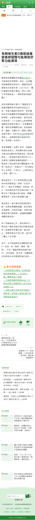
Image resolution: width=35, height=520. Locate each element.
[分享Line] (13, 10)
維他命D (19, 306)
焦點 (3, 6)
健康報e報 (19, 500)
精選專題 (26, 508)
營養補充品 (7, 311)
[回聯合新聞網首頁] (2, 2)
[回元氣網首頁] (7, 2)
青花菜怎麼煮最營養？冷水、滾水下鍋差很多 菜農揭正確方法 (20, 15)
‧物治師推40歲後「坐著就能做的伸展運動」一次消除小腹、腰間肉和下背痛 (16, 273)
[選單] (32, 2)
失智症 (22, 133)
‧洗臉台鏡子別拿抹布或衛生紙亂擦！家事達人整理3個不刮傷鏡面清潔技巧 (17, 293)
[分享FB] (4, 10)
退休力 (14, 512)
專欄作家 (28, 512)
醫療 (25, 6)
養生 (9, 6)
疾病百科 (7, 512)
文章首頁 (20, 512)
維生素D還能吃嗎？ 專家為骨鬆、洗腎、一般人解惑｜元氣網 (18, 391)
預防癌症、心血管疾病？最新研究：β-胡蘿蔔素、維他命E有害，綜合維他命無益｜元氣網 (18, 382)
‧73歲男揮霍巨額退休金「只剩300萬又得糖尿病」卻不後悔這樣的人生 (17, 283)
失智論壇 (17, 6)
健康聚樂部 (18, 508)
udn (2, 49)
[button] (32, 6)
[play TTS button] (10, 72)
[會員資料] (29, 2)
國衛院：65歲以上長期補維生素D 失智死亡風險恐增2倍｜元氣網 (18, 397)
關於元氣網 (9, 508)
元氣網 (7, 49)
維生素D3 (26, 77)
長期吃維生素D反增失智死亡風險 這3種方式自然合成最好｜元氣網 (18, 374)
